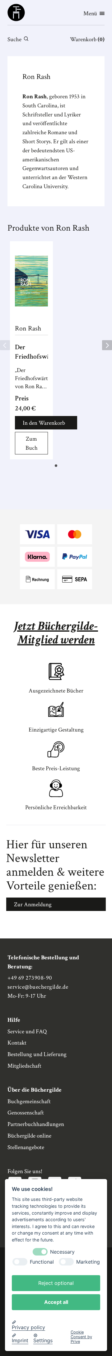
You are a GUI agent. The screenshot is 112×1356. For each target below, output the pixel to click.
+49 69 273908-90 (29, 978)
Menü (90, 13)
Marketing (88, 1262)
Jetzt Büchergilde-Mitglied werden (56, 633)
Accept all (56, 1302)
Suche (14, 39)
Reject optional (56, 1283)
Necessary (62, 1252)
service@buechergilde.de (37, 987)
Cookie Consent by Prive (81, 1337)
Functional (42, 1262)
